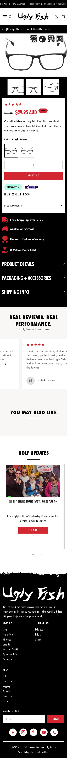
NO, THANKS (50, 392)
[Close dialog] (65, 366)
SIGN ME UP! (50, 387)
